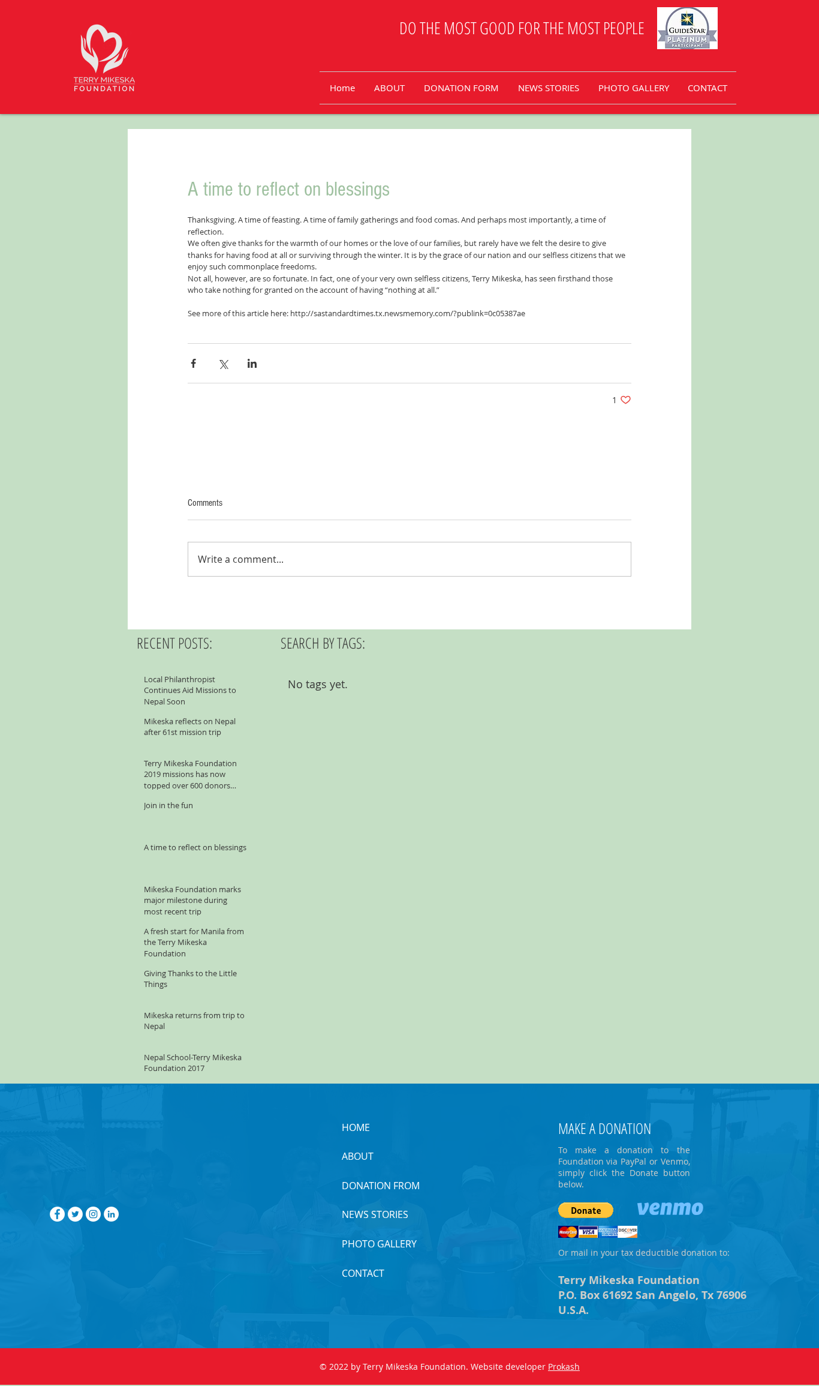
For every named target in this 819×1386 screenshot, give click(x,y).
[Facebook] (57, 1214)
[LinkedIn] (111, 1214)
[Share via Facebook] (193, 363)
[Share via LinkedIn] (252, 363)
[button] (585, 1210)
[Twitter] (75, 1214)
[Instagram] (93, 1214)
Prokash (564, 1366)
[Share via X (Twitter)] (222, 363)
